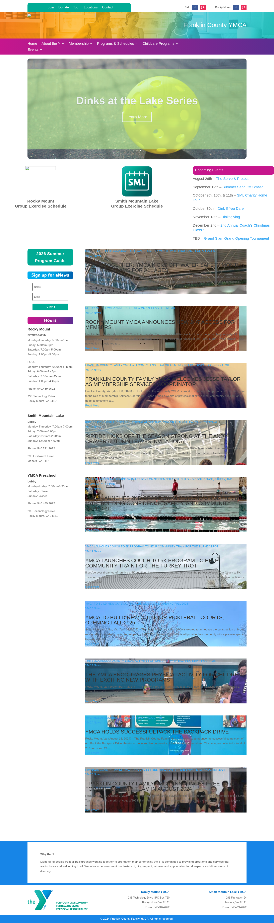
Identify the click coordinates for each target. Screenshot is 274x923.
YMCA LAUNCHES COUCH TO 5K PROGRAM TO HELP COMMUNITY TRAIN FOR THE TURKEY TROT (151, 546)
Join (51, 7)
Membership (79, 44)
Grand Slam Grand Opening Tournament (236, 238)
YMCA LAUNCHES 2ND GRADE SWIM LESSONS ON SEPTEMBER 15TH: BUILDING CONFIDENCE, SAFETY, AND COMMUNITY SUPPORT (165, 503)
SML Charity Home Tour (137, 100)
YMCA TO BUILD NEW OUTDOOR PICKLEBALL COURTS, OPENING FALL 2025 (136, 603)
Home (32, 44)
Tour (76, 7)
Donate (63, 7)
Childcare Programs (158, 44)
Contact (107, 7)
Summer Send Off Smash (243, 187)
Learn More (137, 117)
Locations (91, 7)
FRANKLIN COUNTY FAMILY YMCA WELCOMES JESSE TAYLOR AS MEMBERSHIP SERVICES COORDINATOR (157, 365)
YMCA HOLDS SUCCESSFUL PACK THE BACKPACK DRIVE (123, 717)
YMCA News (93, 255)
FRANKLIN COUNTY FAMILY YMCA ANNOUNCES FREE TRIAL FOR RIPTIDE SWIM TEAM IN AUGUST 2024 (155, 769)
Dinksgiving (230, 217)
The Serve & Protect (232, 179)
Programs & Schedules (115, 44)
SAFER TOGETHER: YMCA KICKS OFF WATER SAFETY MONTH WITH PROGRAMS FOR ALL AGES (150, 250)
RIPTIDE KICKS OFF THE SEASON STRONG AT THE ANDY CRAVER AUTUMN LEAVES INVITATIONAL (151, 422)
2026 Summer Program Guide (50, 257)
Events (33, 50)
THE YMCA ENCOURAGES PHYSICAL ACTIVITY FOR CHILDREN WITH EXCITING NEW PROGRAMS (150, 660)
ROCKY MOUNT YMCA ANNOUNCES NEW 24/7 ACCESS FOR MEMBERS (132, 308)
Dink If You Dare (231, 209)
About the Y (51, 44)
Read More (92, 291)
